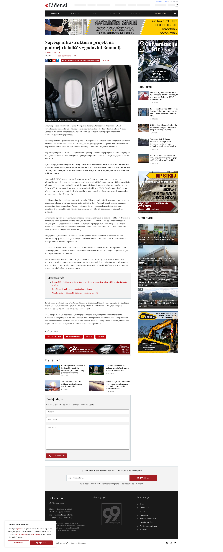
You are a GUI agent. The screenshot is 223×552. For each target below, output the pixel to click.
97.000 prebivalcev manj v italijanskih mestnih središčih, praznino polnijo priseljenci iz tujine (73, 369)
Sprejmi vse (41, 542)
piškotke (20, 529)
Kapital (93, 13)
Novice (73, 13)
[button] (175, 13)
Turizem (56, 53)
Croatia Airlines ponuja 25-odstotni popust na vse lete (75, 293)
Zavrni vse (18, 542)
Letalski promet (73, 336)
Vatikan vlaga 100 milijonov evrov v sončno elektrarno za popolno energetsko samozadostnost (117, 385)
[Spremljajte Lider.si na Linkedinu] (175, 543)
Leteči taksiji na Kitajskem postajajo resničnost (72, 289)
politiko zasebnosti (21, 534)
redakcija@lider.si (65, 515)
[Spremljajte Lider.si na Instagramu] (171, 543)
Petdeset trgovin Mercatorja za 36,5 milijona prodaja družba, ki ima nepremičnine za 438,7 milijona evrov (164, 96)
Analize (134, 13)
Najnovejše (55, 13)
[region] (30, 534)
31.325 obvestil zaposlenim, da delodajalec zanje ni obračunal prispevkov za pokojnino (163, 127)
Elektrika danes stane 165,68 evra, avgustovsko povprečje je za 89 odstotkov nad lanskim (163, 157)
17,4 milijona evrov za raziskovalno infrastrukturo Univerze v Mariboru (117, 368)
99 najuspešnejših (158, 13)
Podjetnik (114, 13)
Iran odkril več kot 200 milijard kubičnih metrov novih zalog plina (72, 384)
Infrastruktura (54, 336)
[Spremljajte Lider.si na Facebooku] (167, 543)
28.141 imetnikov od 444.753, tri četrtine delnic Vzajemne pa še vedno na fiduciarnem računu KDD (164, 112)
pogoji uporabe (35, 534)
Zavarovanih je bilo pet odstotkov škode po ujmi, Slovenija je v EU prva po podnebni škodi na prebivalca (163, 142)
